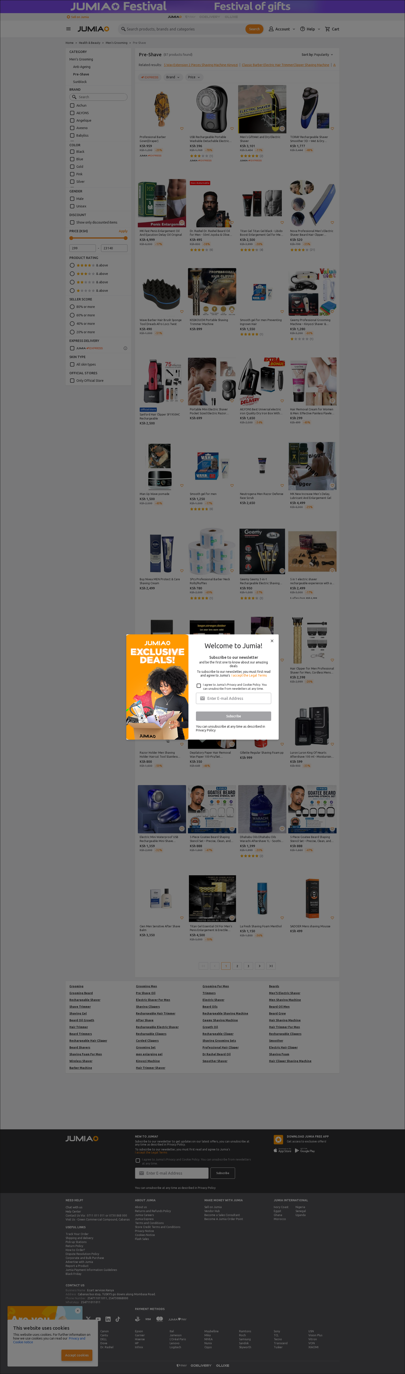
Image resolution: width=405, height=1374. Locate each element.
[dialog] (202, 687)
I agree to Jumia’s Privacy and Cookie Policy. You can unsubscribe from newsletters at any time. (235, 686)
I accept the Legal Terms (249, 675)
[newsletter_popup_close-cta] (272, 641)
